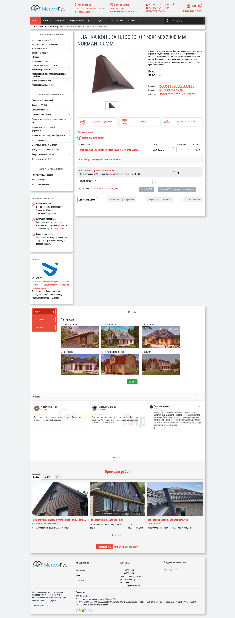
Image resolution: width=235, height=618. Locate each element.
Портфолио (60, 21)
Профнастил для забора (42, 175)
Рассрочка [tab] (39, 319)
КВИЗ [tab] (37, 311)
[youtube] (188, 5)
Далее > (132, 381)
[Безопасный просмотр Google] (90, 610)
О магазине (80, 570)
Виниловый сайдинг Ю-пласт (44, 145)
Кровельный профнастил (43, 61)
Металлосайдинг (39, 140)
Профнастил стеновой (41, 114)
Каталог (35, 21)
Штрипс (35, 57)
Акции (99, 21)
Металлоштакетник (40, 184)
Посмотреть (104, 546)
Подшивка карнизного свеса (44, 65)
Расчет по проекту (172, 90)
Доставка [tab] (39, 327)
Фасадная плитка (39, 105)
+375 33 (127, 573)
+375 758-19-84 (159, 4)
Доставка (80, 580)
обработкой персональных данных (105, 188)
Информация (75, 21)
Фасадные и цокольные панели (45, 149)
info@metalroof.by (192, 10)
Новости (109, 21)
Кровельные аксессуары (43, 85)
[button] (70, 114)
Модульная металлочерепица (45, 44)
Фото (58, 477)
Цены (90, 21)
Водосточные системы (42, 80)
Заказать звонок (156, 11)
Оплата (78, 575)
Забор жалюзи (38, 179)
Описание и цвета (87, 199)
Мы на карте (124, 582)
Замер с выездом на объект (178, 85)
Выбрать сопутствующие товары (99, 159)
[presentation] (198, 398)
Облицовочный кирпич (41, 109)
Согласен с (100, 188)
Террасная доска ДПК (42, 159)
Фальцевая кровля (40, 52)
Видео (47, 477)
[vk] (194, 5)
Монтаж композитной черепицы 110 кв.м (169, 519)
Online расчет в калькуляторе (180, 94)
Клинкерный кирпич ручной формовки (48, 135)
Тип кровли (67, 319)
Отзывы (120, 21)
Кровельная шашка (40, 48)
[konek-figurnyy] (111, 75)
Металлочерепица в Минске (44, 40)
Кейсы (36, 477)
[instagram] (200, 5)
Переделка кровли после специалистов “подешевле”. (110, 521)
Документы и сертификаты (159, 199)
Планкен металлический (42, 100)
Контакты (132, 21)
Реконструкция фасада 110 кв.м (48, 519)
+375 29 (127, 570)
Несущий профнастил (41, 69)
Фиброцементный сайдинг (43, 154)
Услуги (46, 21)
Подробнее (51, 213)
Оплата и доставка (193, 199)
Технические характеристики (121, 199)
